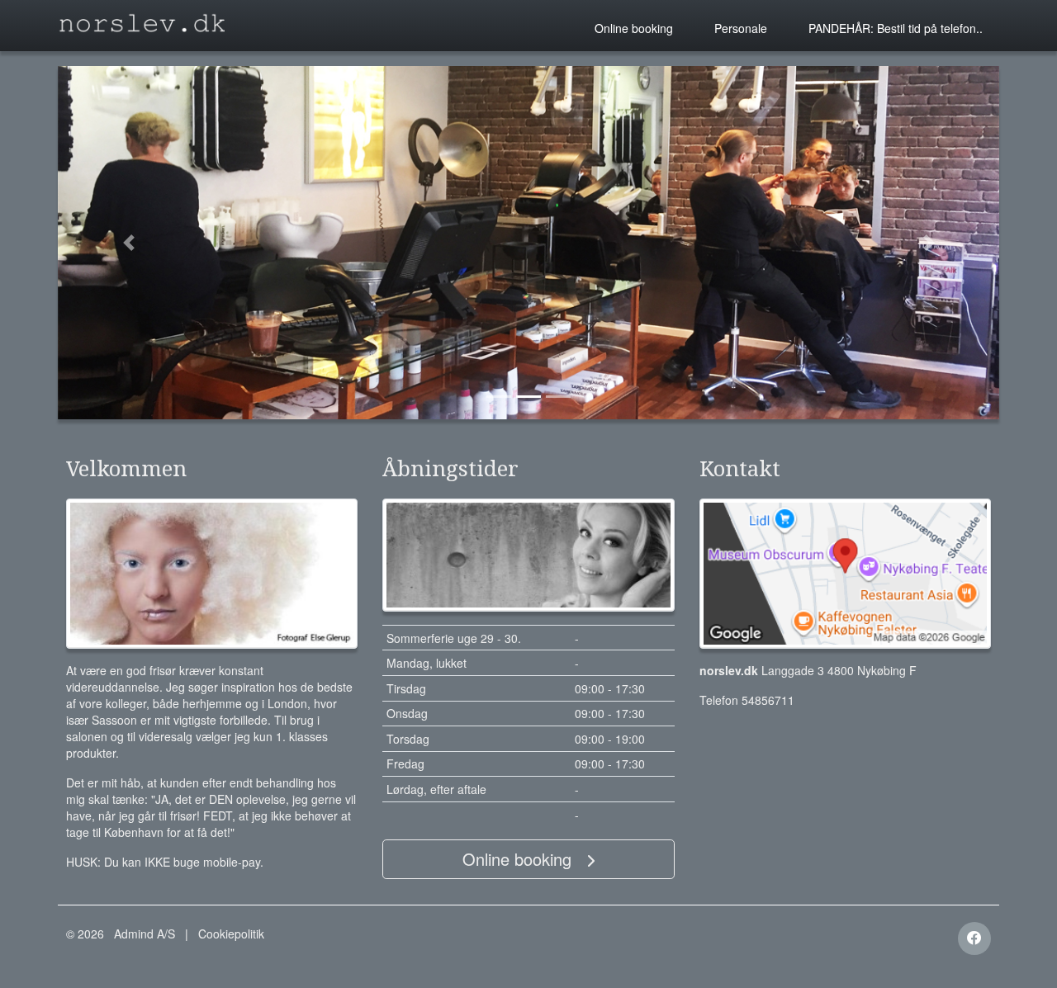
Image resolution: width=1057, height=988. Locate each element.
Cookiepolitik (231, 933)
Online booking (634, 28)
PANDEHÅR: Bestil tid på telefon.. (895, 28)
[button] (128, 242)
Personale (740, 28)
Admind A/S (144, 933)
